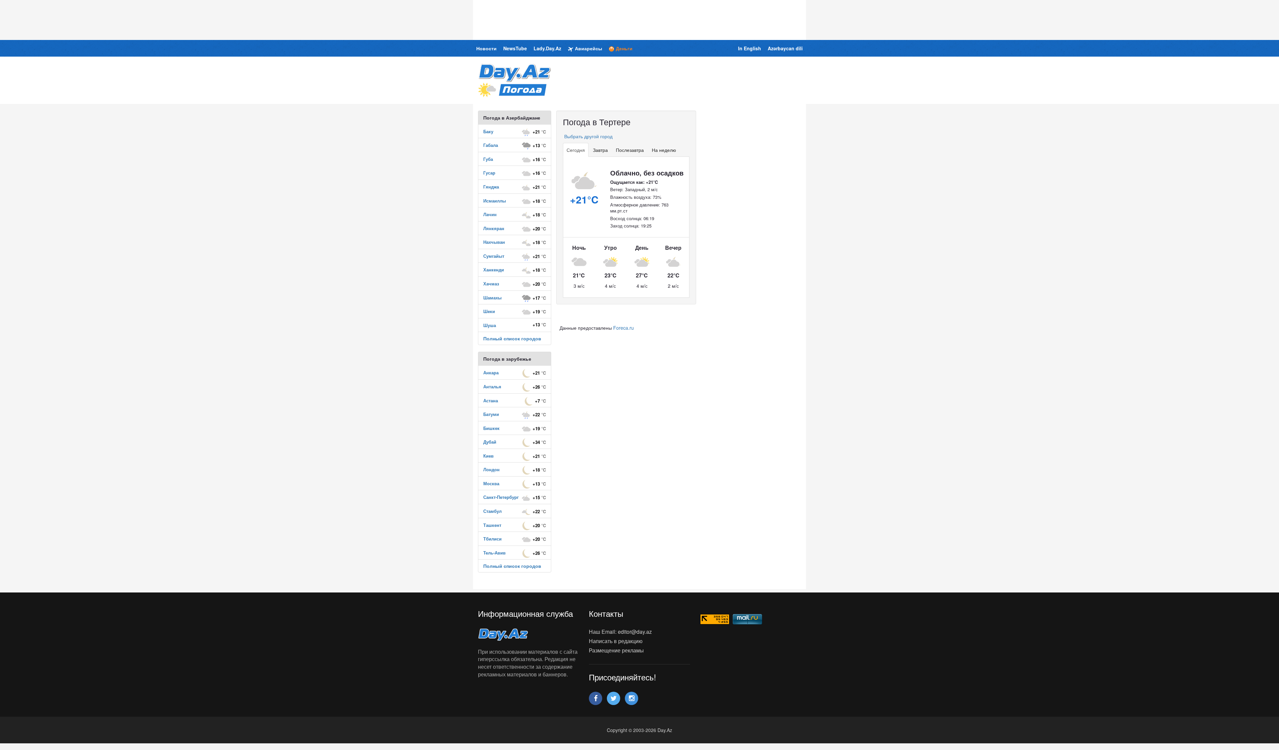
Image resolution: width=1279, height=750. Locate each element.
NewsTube (515, 48)
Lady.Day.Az (547, 48)
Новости (486, 48)
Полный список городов (512, 338)
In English (749, 48)
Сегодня (576, 150)
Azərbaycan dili (785, 48)
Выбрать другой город (588, 136)
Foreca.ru (623, 327)
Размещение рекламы (616, 650)
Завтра (600, 150)
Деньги (624, 48)
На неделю (664, 150)
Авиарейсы (588, 48)
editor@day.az (635, 631)
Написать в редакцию (615, 641)
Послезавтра (630, 150)
